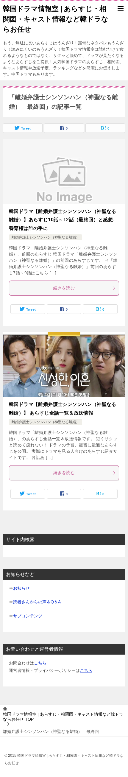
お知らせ (21, 588)
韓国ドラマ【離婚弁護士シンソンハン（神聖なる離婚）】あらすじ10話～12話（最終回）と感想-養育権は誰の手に (62, 220)
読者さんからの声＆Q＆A (37, 602)
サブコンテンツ (27, 615)
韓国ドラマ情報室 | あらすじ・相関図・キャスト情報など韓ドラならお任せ (55, 19)
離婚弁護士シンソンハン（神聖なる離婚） (45, 237)
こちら (40, 663)
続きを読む (64, 288)
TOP (63, 717)
